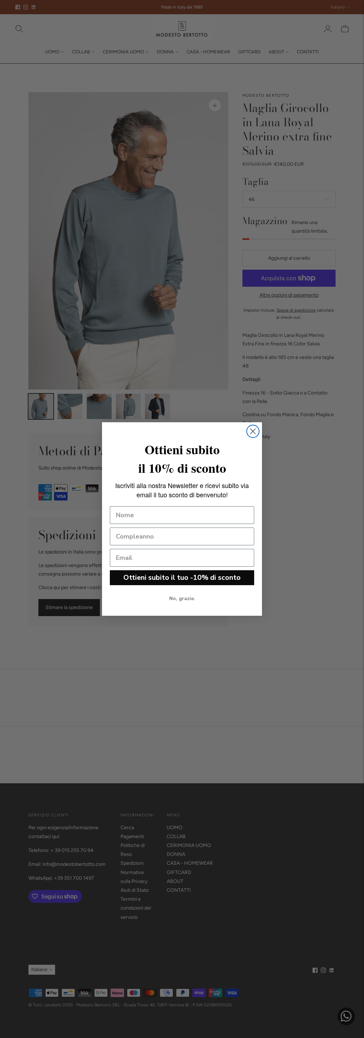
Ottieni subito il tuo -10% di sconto (182, 577)
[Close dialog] (253, 431)
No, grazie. (182, 598)
